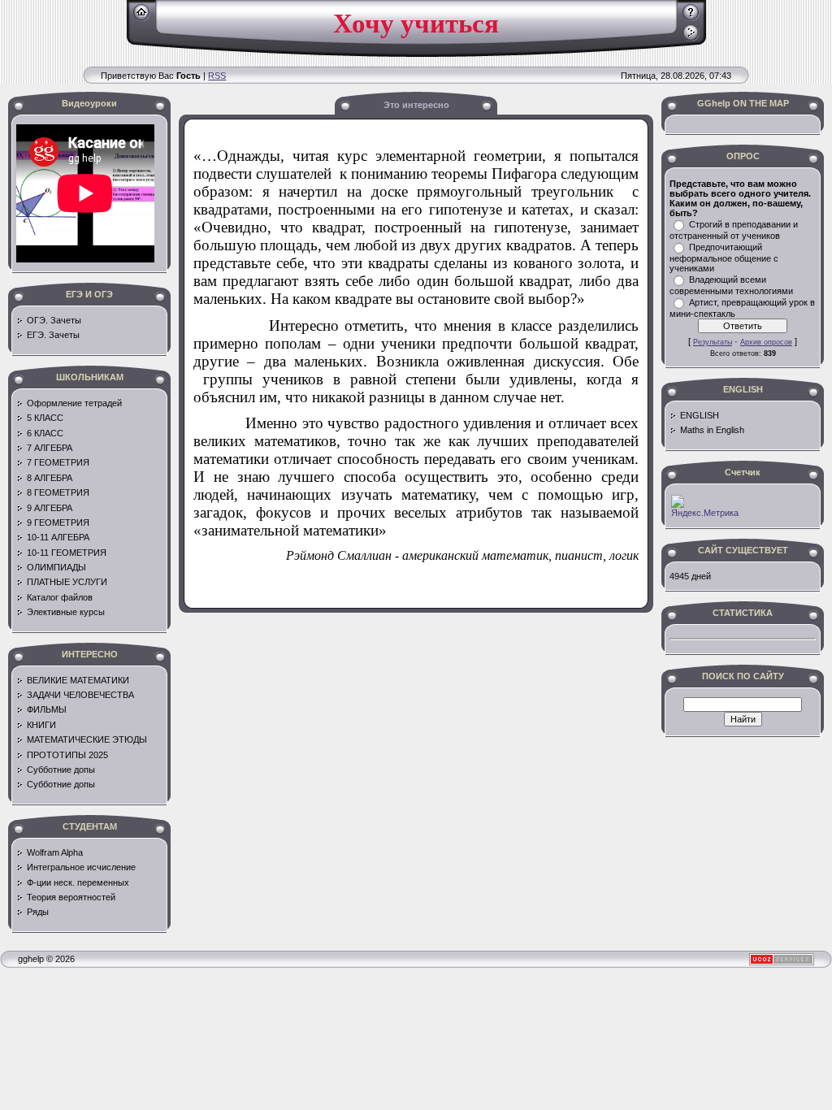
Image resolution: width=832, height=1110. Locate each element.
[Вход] (691, 38)
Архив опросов (766, 342)
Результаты (712, 342)
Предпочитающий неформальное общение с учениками (724, 257)
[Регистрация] (691, 18)
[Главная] (141, 18)
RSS (217, 75)
